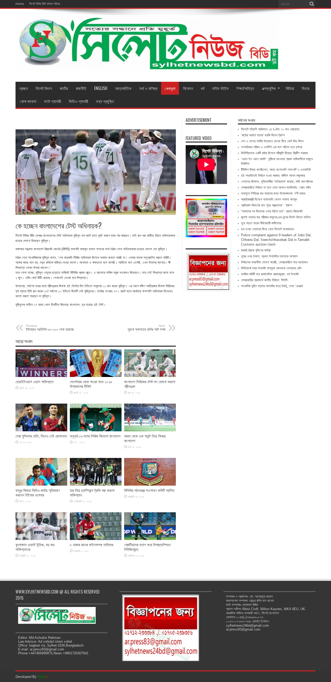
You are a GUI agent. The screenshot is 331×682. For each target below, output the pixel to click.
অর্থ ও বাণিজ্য (148, 88)
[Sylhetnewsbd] (148, 69)
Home (20, 4)
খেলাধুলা (170, 88)
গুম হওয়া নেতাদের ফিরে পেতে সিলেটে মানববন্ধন (267, 229)
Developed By (32, 677)
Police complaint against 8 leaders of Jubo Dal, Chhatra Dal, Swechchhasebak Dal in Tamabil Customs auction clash (276, 239)
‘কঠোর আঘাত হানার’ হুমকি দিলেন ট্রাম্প (263, 135)
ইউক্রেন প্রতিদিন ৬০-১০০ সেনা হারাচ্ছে (50, 327)
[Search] (311, 4)
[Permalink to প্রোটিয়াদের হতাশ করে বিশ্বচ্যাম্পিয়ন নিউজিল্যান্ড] (150, 539)
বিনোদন (188, 88)
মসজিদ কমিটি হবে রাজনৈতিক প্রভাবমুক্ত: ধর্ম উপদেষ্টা (270, 274)
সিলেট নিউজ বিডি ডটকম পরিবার (44, 4)
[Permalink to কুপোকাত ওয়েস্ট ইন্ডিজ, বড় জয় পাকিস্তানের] (41, 539)
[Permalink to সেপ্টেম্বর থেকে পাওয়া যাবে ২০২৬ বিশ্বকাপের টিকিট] (96, 376)
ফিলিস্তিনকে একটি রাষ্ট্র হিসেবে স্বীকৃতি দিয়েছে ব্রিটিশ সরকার (274, 153)
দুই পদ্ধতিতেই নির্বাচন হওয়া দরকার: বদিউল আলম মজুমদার (273, 175)
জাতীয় (64, 88)
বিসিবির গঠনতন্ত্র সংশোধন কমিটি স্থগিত (149, 490)
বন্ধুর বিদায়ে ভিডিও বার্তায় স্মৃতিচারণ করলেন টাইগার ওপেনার (38, 492)
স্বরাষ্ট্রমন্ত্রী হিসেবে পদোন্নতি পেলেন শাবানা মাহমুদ (269, 199)
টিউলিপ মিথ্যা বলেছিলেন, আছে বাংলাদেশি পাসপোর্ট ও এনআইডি (276, 170)
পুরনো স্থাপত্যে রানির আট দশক (146, 327)
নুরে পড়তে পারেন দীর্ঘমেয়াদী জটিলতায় (261, 223)
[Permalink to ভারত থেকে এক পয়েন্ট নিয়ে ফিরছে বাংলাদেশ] (150, 430)
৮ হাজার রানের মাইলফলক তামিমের (91, 545)
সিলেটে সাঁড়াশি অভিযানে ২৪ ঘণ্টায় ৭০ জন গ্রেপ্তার (270, 129)
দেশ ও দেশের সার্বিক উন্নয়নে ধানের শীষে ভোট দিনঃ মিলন (272, 141)
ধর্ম (202, 88)
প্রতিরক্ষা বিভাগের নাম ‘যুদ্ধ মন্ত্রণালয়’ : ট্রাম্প (266, 205)
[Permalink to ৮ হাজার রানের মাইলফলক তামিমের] (96, 539)
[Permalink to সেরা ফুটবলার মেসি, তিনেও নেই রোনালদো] (41, 430)
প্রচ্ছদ (23, 88)
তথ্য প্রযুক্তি (105, 101)
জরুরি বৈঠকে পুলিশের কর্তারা (256, 250)
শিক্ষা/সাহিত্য (245, 88)
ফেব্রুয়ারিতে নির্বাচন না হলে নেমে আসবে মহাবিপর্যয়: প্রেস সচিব (276, 187)
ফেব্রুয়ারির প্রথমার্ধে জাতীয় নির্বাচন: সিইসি (264, 280)
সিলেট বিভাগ (44, 88)
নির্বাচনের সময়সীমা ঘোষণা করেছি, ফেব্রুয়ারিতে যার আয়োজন (274, 262)
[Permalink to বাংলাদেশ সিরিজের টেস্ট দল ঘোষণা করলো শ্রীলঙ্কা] (150, 376)
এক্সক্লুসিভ (269, 88)
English (100, 88)
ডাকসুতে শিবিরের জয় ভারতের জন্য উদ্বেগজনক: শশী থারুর (273, 193)
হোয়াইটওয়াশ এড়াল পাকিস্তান (35, 382)
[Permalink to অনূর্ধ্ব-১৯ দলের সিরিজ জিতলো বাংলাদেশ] (96, 430)
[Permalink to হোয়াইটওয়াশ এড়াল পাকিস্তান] (41, 376)
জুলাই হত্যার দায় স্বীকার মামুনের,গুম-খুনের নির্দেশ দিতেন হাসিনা (276, 217)
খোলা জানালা (28, 101)
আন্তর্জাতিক (123, 88)
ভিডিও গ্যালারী (78, 101)
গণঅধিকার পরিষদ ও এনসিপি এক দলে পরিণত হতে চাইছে (272, 147)
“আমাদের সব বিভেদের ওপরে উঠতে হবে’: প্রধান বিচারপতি (272, 211)
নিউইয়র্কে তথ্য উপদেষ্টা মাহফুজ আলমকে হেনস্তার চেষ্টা (271, 268)
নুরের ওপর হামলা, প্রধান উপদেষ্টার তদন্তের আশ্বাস (269, 256)
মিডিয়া (290, 88)
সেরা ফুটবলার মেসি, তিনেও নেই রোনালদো (41, 436)
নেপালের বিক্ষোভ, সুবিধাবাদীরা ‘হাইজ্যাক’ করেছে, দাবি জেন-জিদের (277, 181)
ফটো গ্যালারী (52, 101)
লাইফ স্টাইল (220, 88)
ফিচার (305, 88)
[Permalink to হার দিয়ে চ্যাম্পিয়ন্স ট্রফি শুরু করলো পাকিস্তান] (96, 484)
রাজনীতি (81, 88)
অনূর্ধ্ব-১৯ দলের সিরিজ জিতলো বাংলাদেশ (95, 436)
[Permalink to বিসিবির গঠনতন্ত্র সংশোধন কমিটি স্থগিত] (150, 484)
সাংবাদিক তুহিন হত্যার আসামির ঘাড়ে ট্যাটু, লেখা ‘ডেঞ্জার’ (272, 286)
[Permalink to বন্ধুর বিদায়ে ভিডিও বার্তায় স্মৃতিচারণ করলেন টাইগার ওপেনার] (41, 484)
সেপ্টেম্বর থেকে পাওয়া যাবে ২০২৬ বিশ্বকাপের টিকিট (91, 384)
